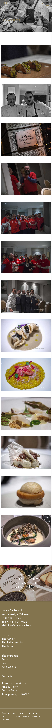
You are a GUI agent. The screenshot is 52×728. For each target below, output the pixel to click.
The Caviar (8, 639)
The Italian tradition (13, 642)
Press (5, 659)
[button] (47, 4)
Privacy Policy (10, 687)
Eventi (5, 663)
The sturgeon (10, 655)
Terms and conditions (14, 683)
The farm (7, 646)
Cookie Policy (10, 690)
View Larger (26, 59)
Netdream (6, 720)
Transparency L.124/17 (15, 694)
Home (5, 635)
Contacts (7, 676)
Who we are (9, 667)
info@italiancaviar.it (19, 625)
